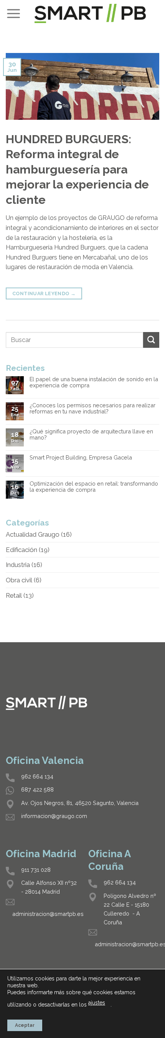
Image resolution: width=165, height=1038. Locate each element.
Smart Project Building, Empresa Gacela (81, 458)
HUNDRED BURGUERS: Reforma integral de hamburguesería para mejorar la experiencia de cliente (77, 169)
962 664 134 (37, 776)
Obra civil (19, 580)
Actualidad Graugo (32, 534)
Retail (14, 595)
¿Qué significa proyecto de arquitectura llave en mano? (91, 434)
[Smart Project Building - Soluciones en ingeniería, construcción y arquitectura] (90, 13)
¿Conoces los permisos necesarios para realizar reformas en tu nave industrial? (92, 408)
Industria (18, 565)
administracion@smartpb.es (48, 914)
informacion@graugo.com (54, 816)
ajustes (96, 1003)
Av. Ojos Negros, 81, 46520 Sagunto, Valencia (80, 803)
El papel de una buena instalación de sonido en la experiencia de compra (94, 382)
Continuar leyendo (44, 293)
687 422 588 (37, 789)
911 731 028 (36, 869)
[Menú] (13, 13)
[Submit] (151, 340)
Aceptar (25, 1025)
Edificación (21, 550)
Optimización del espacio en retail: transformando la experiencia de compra (94, 487)
